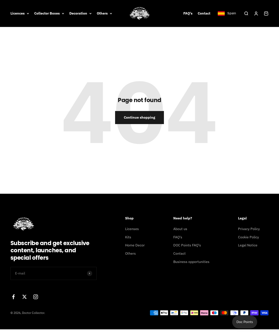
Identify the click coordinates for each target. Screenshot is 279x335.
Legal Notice (247, 245)
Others (102, 13)
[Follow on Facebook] (13, 297)
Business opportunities (191, 261)
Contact (204, 13)
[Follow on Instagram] (36, 297)
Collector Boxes (47, 13)
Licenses (132, 229)
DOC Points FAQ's (187, 245)
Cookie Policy (248, 237)
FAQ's (187, 13)
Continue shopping (139, 117)
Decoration (78, 13)
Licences (17, 13)
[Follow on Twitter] (24, 297)
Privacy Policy (249, 229)
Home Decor (135, 245)
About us (180, 229)
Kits (128, 237)
